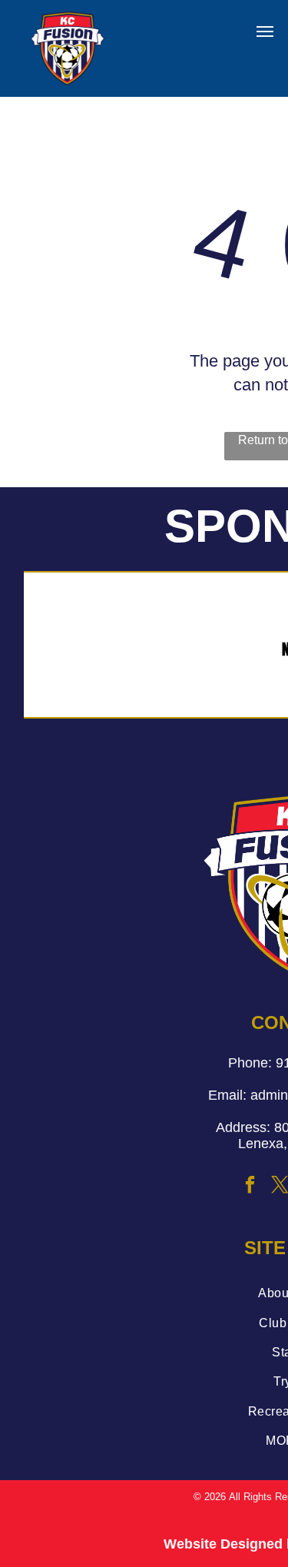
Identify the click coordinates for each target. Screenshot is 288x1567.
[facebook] (250, 1187)
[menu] (265, 31)
